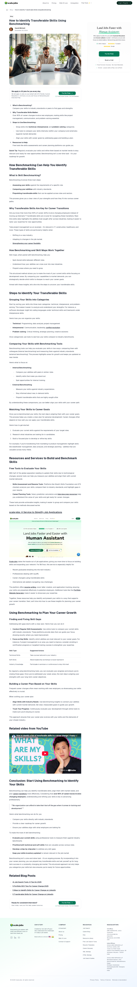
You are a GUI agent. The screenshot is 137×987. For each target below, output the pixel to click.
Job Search (86, 928)
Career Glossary (88, 948)
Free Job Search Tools (90, 941)
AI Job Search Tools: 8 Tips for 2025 (27, 882)
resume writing (30, 587)
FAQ (84, 935)
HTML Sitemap (87, 955)
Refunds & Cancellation (119, 980)
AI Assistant (62, 928)
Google (113, 46)
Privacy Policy (94, 980)
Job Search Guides (88, 958)
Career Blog (86, 931)
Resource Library (88, 938)
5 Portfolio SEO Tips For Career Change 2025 (30, 886)
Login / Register (123, 3)
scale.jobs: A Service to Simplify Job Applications (35, 512)
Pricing (54, 3)
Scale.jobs (13, 562)
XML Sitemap (87, 951)
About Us (46, 3)
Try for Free (66, 93)
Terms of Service (105, 980)
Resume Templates (88, 945)
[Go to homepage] (20, 925)
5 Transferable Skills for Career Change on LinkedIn (33, 894)
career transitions (20, 794)
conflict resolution (53, 328)
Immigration (74, 3)
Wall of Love (63, 3)
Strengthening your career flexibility (27, 243)
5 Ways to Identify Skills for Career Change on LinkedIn (34, 890)
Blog (11, 10)
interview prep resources (67, 494)
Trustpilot (118, 43)
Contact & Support (64, 941)
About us (61, 931)
